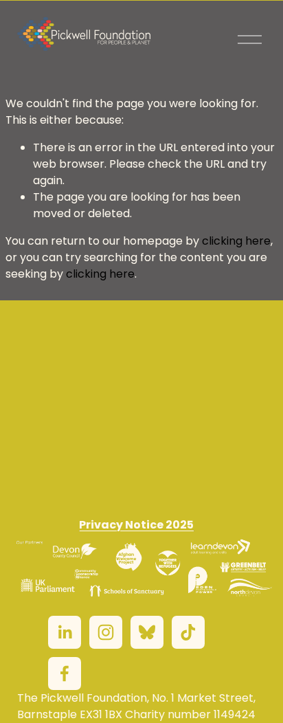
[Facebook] (64, 673)
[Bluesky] (147, 632)
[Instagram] (105, 632)
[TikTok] (188, 632)
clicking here (236, 241)
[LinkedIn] (64, 632)
